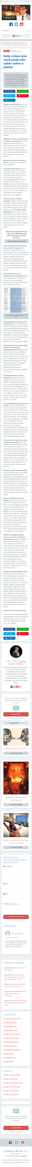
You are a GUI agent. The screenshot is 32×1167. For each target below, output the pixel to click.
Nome (6, 883)
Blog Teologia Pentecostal (11, 1050)
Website (19, 663)
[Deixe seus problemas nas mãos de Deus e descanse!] (16, 825)
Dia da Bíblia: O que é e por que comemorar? (15, 993)
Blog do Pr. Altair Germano (11, 1075)
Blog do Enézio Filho (9, 1026)
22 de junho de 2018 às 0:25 (12, 937)
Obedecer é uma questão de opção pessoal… (16, 798)
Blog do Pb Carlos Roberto (11, 1034)
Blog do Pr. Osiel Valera (10, 1090)
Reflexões (6, 51)
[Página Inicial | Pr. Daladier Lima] (16, 12)
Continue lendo (15, 753)
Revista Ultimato (8, 1061)
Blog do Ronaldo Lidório (11, 1042)
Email (7, 894)
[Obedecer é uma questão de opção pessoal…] (16, 778)
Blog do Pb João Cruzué (11, 1038)
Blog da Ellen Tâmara (10, 1022)
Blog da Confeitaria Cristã (11, 1018)
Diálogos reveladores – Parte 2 (16, 749)
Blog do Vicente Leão (10, 1046)
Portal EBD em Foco (9, 1057)
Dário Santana (15, 933)
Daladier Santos (16, 51)
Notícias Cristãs (8, 1054)
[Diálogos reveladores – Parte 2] (16, 736)
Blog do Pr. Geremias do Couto (13, 1083)
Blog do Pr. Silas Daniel (10, 1094)
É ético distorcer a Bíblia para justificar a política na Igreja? (15, 1003)
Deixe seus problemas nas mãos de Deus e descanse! (16, 841)
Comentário (9, 866)
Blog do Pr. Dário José (10, 1079)
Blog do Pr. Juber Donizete (11, 1087)
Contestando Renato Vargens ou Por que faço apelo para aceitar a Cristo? (14, 977)
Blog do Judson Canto (10, 1030)
